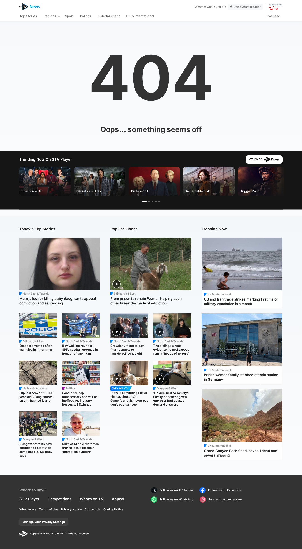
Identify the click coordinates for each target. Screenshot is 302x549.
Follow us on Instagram (225, 499)
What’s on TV (92, 499)
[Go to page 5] (159, 201)
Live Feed (273, 16)
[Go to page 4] (156, 201)
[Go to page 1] (144, 201)
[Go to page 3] (152, 201)
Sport (69, 16)
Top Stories (28, 16)
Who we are (27, 509)
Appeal (118, 499)
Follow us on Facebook (224, 490)
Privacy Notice (71, 509)
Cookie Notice (113, 509)
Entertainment (109, 16)
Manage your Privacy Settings (43, 522)
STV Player (29, 499)
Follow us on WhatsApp (177, 499)
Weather (200, 6)
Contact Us (92, 509)
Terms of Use (48, 509)
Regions (50, 16)
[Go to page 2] (149, 201)
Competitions (59, 499)
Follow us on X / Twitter (176, 490)
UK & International (140, 16)
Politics (85, 16)
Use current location (247, 6)
